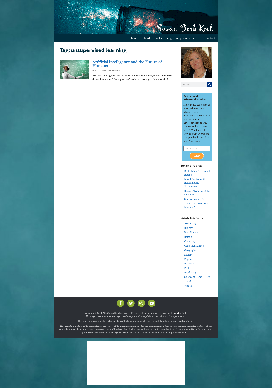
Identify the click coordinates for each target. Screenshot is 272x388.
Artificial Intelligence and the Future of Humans (127, 63)
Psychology (190, 272)
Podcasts (189, 263)
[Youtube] (151, 303)
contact (210, 38)
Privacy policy (150, 313)
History (188, 254)
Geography (190, 250)
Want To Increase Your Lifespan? (196, 205)
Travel (187, 281)
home (134, 38)
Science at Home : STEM (197, 277)
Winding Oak (180, 313)
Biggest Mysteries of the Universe (197, 192)
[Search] (209, 84)
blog (169, 38)
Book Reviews (191, 232)
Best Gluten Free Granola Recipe (197, 172)
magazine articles (187, 38)
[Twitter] (131, 303)
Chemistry (190, 241)
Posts (187, 268)
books (158, 38)
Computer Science (194, 245)
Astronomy (190, 223)
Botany (188, 237)
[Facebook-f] (120, 303)
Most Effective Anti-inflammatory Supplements (195, 182)
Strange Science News (196, 199)
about (146, 38)
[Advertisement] (136, 363)
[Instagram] (141, 303)
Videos (188, 286)
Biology (188, 228)
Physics (188, 259)
